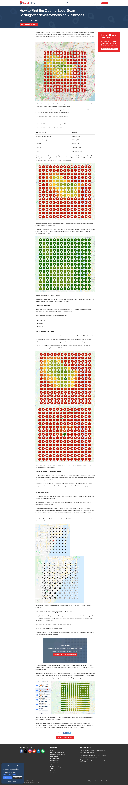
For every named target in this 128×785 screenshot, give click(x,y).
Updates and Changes (56, 767)
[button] (12, 775)
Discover (69, 3)
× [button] (22, 764)
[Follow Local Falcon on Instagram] (30, 751)
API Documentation (55, 765)
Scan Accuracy (54, 756)
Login (94, 3)
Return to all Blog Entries (65, 737)
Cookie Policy (96, 781)
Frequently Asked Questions (57, 754)
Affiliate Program (54, 769)
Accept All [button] (7, 777)
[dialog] (12, 773)
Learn (78, 3)
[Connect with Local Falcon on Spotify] (43, 751)
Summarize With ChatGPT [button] (29, 24)
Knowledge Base (54, 760)
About (52, 750)
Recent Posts (84, 747)
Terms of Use (104, 781)
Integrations (53, 771)
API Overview (53, 762)
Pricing (87, 3)
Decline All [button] (17, 777)
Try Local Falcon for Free (109, 48)
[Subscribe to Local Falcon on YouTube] (34, 751)
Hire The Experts (55, 773)
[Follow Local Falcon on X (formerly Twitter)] (25, 751)
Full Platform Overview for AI (58, 752)
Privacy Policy (87, 781)
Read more (13, 772)
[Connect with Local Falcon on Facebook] (21, 751)
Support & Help (54, 758)
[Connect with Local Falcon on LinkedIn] (38, 751)
